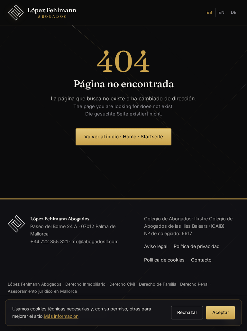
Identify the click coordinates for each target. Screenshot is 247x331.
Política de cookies (164, 259)
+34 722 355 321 (49, 241)
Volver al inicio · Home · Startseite (123, 136)
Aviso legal (155, 246)
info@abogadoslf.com (94, 241)
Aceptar (220, 312)
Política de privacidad (197, 246)
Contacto (201, 259)
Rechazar (187, 312)
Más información (61, 316)
